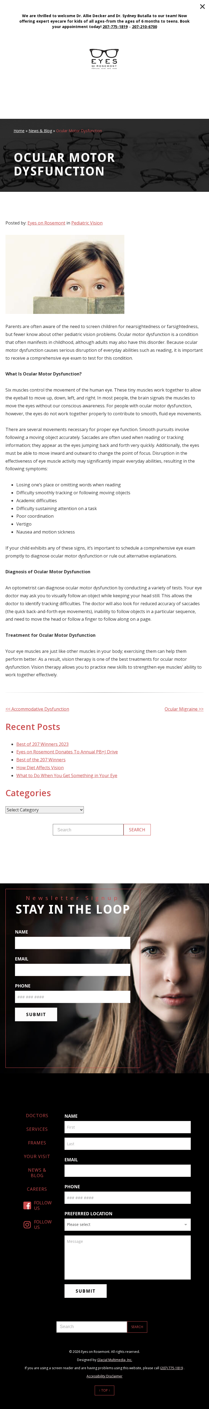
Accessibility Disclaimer (104, 1376)
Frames (37, 1143)
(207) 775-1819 (171, 1368)
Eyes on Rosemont (46, 223)
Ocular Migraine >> (184, 709)
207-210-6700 (144, 26)
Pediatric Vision (87, 223)
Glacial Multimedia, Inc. (114, 1360)
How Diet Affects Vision (40, 768)
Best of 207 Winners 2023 (42, 744)
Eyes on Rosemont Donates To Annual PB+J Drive (67, 752)
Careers (37, 1189)
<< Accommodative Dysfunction (37, 709)
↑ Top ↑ (104, 1390)
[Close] (202, 6)
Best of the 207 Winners (41, 760)
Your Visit (37, 1156)
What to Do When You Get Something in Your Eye (66, 775)
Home (19, 130)
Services (37, 1129)
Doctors (37, 1116)
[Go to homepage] (104, 58)
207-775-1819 (115, 26)
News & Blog (40, 130)
